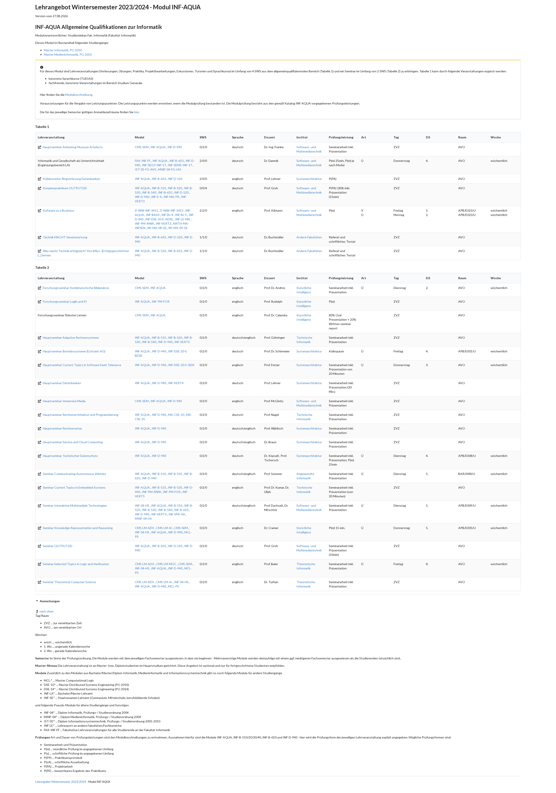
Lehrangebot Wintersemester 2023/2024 (60, 781)
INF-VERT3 (163, 223)
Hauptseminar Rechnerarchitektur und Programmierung (80, 414)
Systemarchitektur (309, 179)
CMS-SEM (142, 147)
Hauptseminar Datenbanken (61, 383)
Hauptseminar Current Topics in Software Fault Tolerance (81, 365)
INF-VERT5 (182, 342)
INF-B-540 (149, 192)
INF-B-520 (175, 188)
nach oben (47, 611)
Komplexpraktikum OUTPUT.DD (64, 188)
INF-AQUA (158, 147)
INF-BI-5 (181, 215)
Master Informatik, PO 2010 (63, 50)
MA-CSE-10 (176, 414)
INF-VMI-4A (177, 514)
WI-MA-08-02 (156, 228)
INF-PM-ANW (144, 223)
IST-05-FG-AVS (145, 169)
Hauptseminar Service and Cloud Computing (72, 442)
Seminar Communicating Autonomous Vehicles (74, 474)
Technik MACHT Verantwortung (64, 237)
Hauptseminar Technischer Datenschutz (70, 456)
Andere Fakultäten (309, 237)
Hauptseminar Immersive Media (64, 401)
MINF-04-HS (143, 518)
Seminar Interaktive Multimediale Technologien (74, 505)
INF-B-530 (175, 487)
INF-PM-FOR (160, 301)
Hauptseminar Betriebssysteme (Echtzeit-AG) (73, 351)
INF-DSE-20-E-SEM (181, 365)
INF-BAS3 (152, 215)
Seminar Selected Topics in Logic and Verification (75, 564)
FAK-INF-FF (143, 161)
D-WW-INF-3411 (146, 210)
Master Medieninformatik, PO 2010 (68, 54)
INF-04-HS (142, 505)
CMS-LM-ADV (144, 528)
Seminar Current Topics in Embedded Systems (74, 487)
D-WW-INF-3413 (171, 210)
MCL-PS (173, 586)
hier (136, 112)
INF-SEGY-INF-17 (154, 165)
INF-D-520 (175, 179)
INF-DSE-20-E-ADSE (159, 219)
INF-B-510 (159, 188)
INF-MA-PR (171, 197)
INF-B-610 (176, 161)
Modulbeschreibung (78, 94)
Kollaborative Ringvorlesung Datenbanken (71, 179)
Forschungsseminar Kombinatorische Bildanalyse (75, 288)
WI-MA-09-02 (177, 228)
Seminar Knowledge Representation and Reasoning (77, 528)
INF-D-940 (174, 147)
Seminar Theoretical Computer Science (69, 582)
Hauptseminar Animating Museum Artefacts (72, 147)
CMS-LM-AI (164, 528)
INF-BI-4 (167, 215)
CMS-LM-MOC (166, 564)
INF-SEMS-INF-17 (180, 165)
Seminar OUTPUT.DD (57, 546)
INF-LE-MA (182, 219)
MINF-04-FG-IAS (169, 169)
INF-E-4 (156, 197)
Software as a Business (58, 210)
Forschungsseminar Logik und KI (64, 301)
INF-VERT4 (176, 383)
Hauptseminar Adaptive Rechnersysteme (70, 337)
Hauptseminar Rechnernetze (62, 428)
